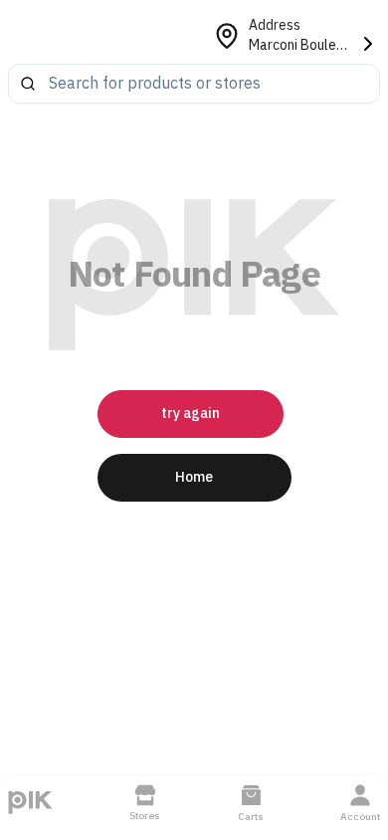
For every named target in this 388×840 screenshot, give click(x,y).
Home (194, 477)
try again (190, 413)
